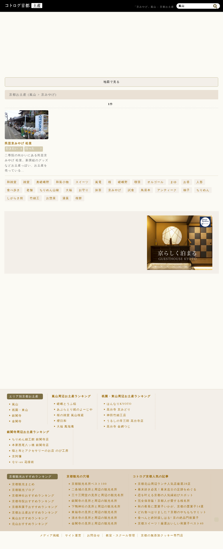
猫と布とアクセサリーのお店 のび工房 (40, 450)
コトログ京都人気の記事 (151, 476)
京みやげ (114, 190)
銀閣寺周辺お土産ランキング (28, 432)
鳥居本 (146, 190)
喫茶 (137, 182)
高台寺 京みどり (119, 409)
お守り (84, 190)
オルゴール (155, 182)
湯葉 (66, 198)
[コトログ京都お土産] (36, 7)
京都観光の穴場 (78, 476)
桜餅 (79, 198)
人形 (199, 182)
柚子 (186, 190)
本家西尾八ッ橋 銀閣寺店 (30, 445)
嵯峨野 (123, 182)
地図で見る (111, 81)
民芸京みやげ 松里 (18, 143)
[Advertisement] (111, 45)
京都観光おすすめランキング (30, 476)
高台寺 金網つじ (119, 426)
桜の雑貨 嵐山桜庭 (70, 415)
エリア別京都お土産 (24, 396)
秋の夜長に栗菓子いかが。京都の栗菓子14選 (171, 506)
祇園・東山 (20, 410)
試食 (131, 190)
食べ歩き (13, 190)
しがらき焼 (15, 198)
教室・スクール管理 (120, 535)
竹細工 (35, 198)
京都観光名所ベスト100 (89, 483)
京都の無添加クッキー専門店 (162, 535)
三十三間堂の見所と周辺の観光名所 (98, 495)
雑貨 (26, 182)
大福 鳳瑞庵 (65, 426)
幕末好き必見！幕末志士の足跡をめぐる (167, 489)
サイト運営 (73, 535)
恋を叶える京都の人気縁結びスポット (165, 495)
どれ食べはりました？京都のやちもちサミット (172, 512)
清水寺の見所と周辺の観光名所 (94, 517)
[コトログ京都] (17, 7)
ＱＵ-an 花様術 (23, 462)
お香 (186, 182)
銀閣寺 (17, 415)
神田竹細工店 (116, 415)
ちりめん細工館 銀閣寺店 (30, 439)
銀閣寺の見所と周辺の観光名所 (94, 500)
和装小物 (62, 182)
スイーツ (82, 182)
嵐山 (15, 404)
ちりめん (202, 190)
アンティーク (167, 190)
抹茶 (98, 190)
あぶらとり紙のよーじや (75, 409)
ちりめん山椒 (49, 190)
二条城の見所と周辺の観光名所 (94, 489)
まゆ (173, 182)
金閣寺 (17, 421)
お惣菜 (51, 198)
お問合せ (93, 535)
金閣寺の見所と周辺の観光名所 (94, 523)
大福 (69, 190)
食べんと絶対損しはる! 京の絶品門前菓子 (168, 517)
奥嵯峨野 (42, 182)
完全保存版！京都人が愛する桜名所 (164, 500)
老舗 (30, 190)
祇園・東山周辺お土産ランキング (126, 396)
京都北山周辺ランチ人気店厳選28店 (164, 483)
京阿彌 (17, 456)
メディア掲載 (49, 535)
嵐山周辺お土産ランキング (71, 396)
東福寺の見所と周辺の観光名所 (94, 512)
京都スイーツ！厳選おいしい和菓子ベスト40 (171, 523)
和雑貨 (12, 182)
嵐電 (98, 182)
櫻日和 (62, 420)
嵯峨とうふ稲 (66, 403)
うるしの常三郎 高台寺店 (125, 420)
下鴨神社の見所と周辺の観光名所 (96, 506)
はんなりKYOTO (119, 403)
